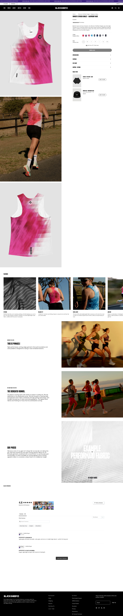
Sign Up (114, 602)
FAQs (49, 598)
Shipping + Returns (76, 67)
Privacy (74, 608)
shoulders (38, 526)
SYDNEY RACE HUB (25, 1)
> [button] (62, 558)
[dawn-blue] (86, 35)
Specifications (76, 55)
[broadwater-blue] (106, 35)
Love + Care (51, 608)
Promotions (75, 611)
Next (120, 293)
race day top (23, 526)
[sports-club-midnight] (100, 35)
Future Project (75, 603)
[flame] (83, 35)
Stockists (74, 606)
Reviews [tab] (21, 514)
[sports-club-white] (103, 35)
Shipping (50, 601)
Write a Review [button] (99, 502)
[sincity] (94, 35)
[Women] (35, 503)
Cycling (6, 3)
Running (13, 3)
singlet (31, 526)
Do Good (74, 595)
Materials (75, 59)
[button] (4, 8)
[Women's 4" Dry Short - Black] (77, 80)
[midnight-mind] (97, 35)
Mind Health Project (77, 598)
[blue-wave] (92, 35)
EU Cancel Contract (77, 614)
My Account (51, 595)
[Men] (51, 503)
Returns (50, 603)
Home (74, 14)
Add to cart (102, 79)
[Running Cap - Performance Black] (77, 94)
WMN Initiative (75, 601)
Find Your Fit (51, 606)
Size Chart (75, 63)
